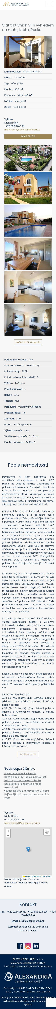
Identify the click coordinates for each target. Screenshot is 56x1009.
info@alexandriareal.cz (31, 921)
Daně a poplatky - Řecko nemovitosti (25, 777)
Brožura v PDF (28, 754)
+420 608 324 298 (38, 911)
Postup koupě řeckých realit (20, 773)
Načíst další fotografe (28, 342)
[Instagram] (28, 946)
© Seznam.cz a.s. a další (41, 876)
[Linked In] (36, 946)
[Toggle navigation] (49, 4)
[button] (7, 53)
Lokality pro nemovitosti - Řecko (22, 780)
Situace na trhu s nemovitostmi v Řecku (26, 790)
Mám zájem (28, 136)
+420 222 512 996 (15, 911)
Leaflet (28, 876)
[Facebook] (20, 946)
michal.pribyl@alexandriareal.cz (22, 129)
